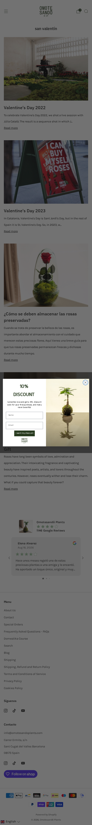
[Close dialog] (85, 382)
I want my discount (24, 433)
